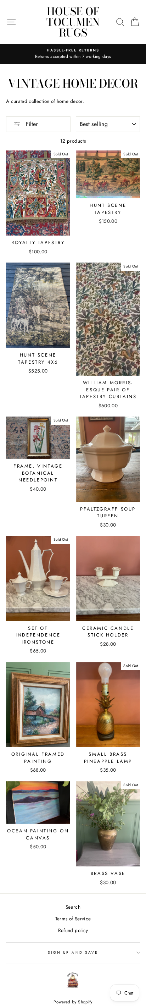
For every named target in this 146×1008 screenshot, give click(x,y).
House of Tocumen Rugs (73, 22)
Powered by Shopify (73, 1002)
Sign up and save (73, 952)
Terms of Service (73, 918)
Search (73, 906)
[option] (73, 54)
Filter (31, 124)
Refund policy (73, 930)
